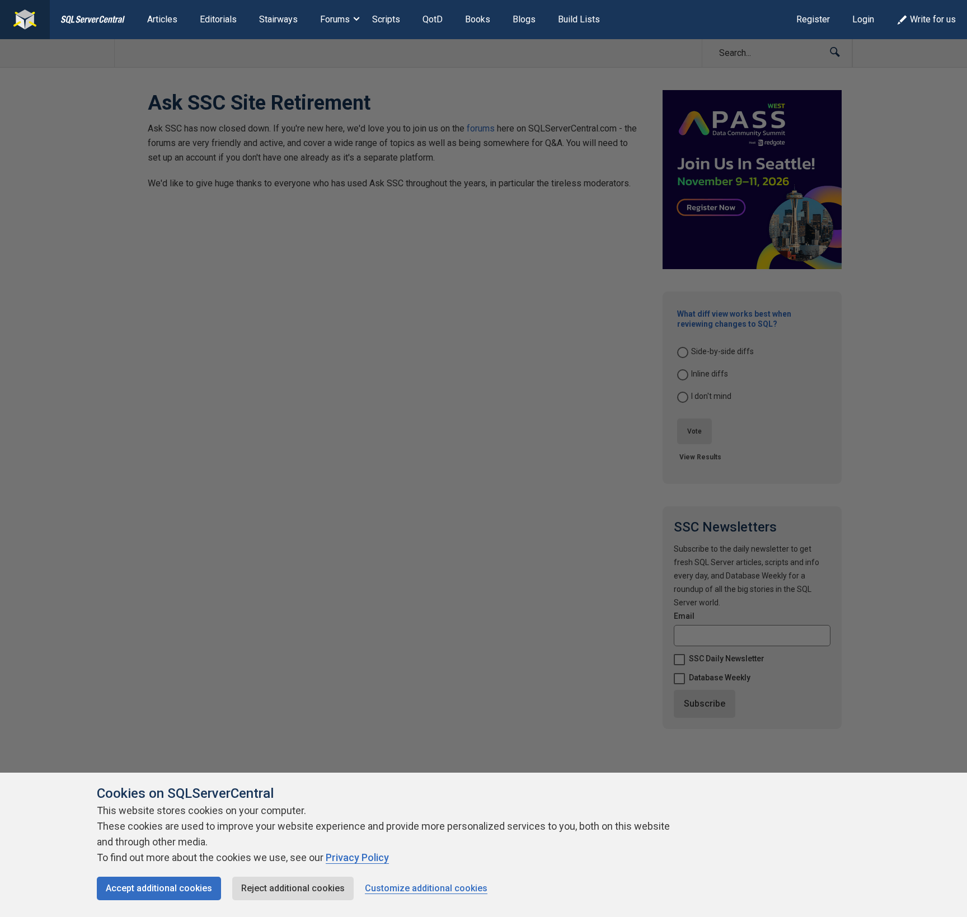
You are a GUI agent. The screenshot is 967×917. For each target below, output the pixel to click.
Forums (335, 19)
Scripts (386, 19)
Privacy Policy (357, 857)
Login (863, 19)
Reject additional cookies (293, 888)
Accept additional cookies (159, 888)
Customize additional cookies (426, 888)
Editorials (218, 19)
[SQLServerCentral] (25, 19)
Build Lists (579, 19)
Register (813, 19)
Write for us (933, 19)
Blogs (524, 19)
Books (477, 19)
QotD (433, 19)
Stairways (278, 19)
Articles (162, 19)
